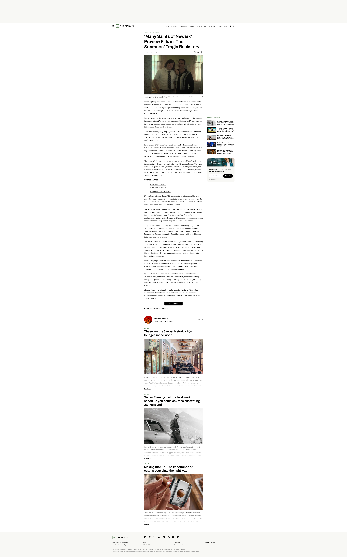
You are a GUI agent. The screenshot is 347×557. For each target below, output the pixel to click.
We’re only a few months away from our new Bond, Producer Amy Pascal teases (225, 137)
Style (167, 26)
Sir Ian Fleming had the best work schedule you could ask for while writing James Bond (225, 122)
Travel (219, 26)
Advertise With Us (148, 545)
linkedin (199, 319)
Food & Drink (183, 26)
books (171, 111)
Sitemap (183, 549)
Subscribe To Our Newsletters (120, 542)
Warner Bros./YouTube (161, 98)
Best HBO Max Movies (158, 184)
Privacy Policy (212, 179)
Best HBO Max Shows (158, 188)
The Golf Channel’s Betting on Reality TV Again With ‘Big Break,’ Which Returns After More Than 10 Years (225, 130)
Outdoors (212, 26)
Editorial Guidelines (210, 542)
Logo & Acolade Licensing (119, 545)
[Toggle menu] (113, 26)
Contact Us (177, 542)
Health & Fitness (201, 26)
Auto (225, 26)
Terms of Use (158, 549)
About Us (145, 542)
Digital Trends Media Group (119, 549)
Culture (192, 26)
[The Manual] (125, 26)
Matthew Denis (149, 52)
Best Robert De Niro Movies (160, 191)
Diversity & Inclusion (148, 549)
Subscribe (228, 176)
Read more (147, 389)
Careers (130, 549)
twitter (202, 319)
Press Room (176, 549)
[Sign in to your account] (230, 26)
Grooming (174, 26)
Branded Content (178, 545)
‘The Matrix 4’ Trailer (160, 309)
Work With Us (137, 549)
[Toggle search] (233, 26)
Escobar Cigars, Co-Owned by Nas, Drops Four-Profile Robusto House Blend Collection (225, 152)
